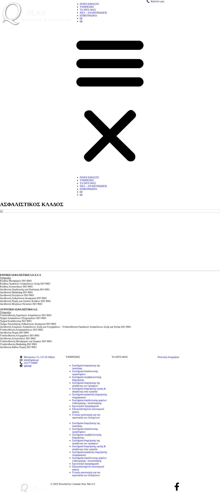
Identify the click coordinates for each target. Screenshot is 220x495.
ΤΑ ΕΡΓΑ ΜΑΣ (88, 9)
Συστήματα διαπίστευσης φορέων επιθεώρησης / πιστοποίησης (89, 402)
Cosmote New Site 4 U (83, 484)
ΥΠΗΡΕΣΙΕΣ (87, 6)
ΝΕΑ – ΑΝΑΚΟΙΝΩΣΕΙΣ (93, 12)
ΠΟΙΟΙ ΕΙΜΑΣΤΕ (89, 4)
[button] (110, 99)
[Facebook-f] (177, 487)
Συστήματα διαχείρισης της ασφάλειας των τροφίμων (86, 384)
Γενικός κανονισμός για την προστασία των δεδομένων (86, 416)
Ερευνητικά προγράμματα (85, 406)
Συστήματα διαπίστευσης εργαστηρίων (85, 373)
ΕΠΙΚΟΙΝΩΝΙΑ (88, 15)
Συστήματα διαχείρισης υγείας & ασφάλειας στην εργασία (89, 390)
